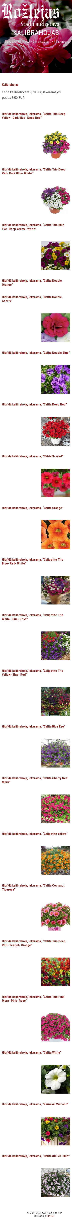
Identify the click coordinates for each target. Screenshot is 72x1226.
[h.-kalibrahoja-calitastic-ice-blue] (55, 1182)
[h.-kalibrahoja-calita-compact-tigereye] (55, 916)
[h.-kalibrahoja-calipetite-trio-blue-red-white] (55, 590)
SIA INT (51, 1216)
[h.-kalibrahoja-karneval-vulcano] (55, 1131)
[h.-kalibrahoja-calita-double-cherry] (55, 327)
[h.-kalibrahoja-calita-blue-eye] (55, 753)
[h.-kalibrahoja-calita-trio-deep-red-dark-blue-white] (55, 200)
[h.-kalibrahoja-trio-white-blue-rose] (55, 645)
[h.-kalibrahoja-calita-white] (55, 1079)
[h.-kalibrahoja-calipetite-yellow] (55, 860)
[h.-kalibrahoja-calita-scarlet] (55, 482)
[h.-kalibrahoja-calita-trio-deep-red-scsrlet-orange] (55, 971)
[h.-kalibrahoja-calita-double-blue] (55, 379)
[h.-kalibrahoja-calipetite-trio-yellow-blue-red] (55, 701)
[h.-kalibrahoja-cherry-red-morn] (55, 808)
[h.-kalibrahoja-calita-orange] (55, 534)
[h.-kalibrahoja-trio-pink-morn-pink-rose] (55, 1027)
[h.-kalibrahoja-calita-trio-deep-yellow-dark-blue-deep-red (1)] (55, 144)
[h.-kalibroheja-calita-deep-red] (55, 431)
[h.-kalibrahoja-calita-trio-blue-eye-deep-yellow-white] (55, 255)
